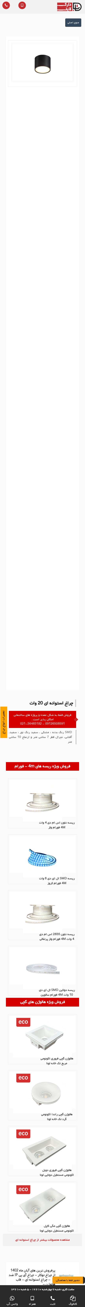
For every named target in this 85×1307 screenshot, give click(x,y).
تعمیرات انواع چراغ (3, 722)
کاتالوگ (73, 1304)
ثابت (52, 1304)
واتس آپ (12, 1304)
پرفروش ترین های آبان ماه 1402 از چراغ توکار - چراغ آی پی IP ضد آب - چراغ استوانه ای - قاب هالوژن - (32, 1277)
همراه (32, 1304)
